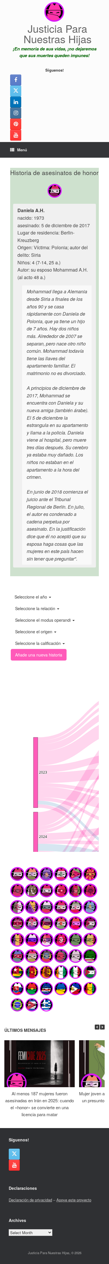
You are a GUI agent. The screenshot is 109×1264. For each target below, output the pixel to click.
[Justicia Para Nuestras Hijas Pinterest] (15, 124)
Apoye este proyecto (73, 1200)
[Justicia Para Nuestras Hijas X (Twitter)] (15, 91)
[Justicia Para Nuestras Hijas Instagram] (15, 113)
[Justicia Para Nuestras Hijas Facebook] (15, 80)
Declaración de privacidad (30, 1200)
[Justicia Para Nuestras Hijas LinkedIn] (15, 102)
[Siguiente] (102, 1027)
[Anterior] (97, 1027)
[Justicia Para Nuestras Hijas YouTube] (15, 135)
